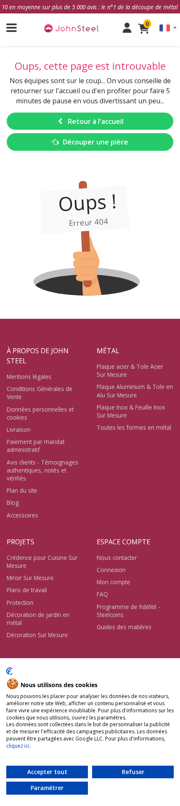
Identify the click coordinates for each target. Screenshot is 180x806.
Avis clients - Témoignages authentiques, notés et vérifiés (42, 470)
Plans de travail (27, 590)
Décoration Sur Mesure (37, 635)
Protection (20, 602)
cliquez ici (17, 745)
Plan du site (22, 490)
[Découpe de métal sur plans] (71, 28)
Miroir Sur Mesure (30, 578)
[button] (168, 28)
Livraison (19, 429)
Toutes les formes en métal (134, 427)
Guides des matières (124, 627)
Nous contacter (117, 558)
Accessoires (22, 515)
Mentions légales (29, 377)
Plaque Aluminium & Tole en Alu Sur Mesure (135, 391)
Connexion (111, 570)
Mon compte (113, 582)
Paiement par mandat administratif (35, 446)
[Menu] (8, 28)
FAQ (102, 594)
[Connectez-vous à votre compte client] (127, 28)
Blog (13, 503)
